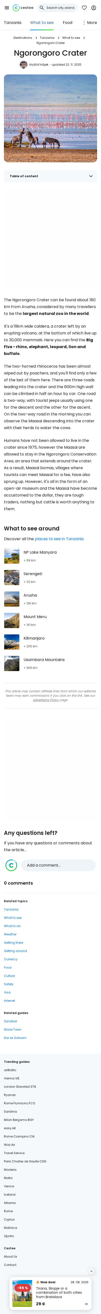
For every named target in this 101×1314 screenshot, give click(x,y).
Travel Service (14, 1153)
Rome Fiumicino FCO (19, 1103)
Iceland (9, 1194)
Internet (9, 1001)
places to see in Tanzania (59, 539)
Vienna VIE (11, 1078)
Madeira (10, 1170)
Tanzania (12, 22)
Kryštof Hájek (38, 64)
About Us (10, 1256)
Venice (9, 1186)
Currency (11, 959)
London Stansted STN (20, 1087)
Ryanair (10, 1095)
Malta (8, 1178)
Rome (8, 1211)
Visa (7, 992)
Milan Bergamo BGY (19, 1120)
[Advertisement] (50, 238)
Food (67, 22)
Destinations (22, 38)
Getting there (13, 943)
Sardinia (10, 1111)
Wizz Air (9, 1145)
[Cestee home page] (23, 7)
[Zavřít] (91, 1271)
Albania (10, 1203)
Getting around (15, 951)
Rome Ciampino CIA (19, 1136)
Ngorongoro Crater (51, 43)
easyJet (10, 1128)
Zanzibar (10, 1021)
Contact (10, 1265)
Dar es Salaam (15, 1038)
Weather (10, 934)
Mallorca (10, 1228)
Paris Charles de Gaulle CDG (25, 1161)
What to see (42, 22)
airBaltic (10, 1070)
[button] (7, 8)
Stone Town (12, 1029)
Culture (9, 976)
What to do (12, 926)
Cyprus (9, 1219)
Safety (8, 984)
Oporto (9, 1236)
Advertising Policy (46, 700)
